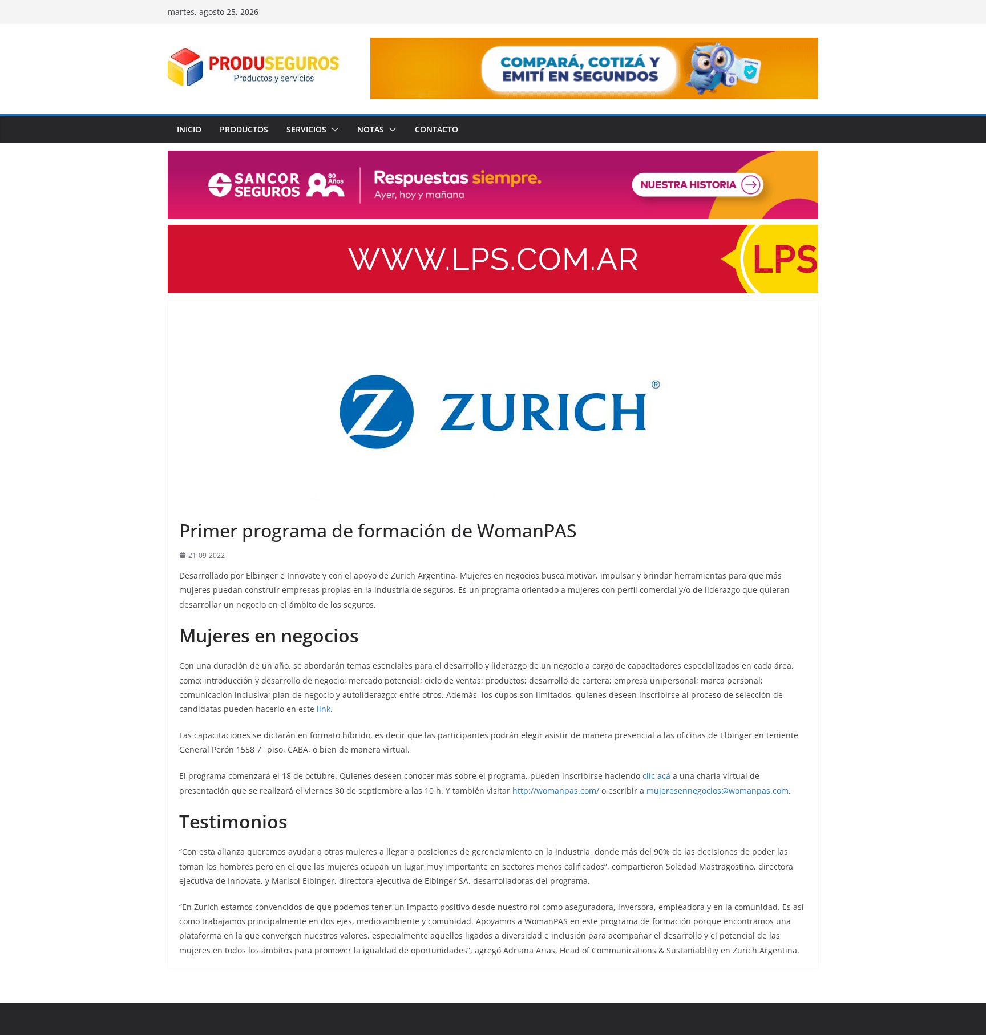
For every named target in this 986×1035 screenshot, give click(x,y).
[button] (332, 130)
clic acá (656, 775)
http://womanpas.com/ (555, 790)
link (323, 709)
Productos (244, 129)
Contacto (436, 129)
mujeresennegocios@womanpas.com (717, 790)
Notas (370, 129)
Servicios (306, 129)
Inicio (189, 129)
